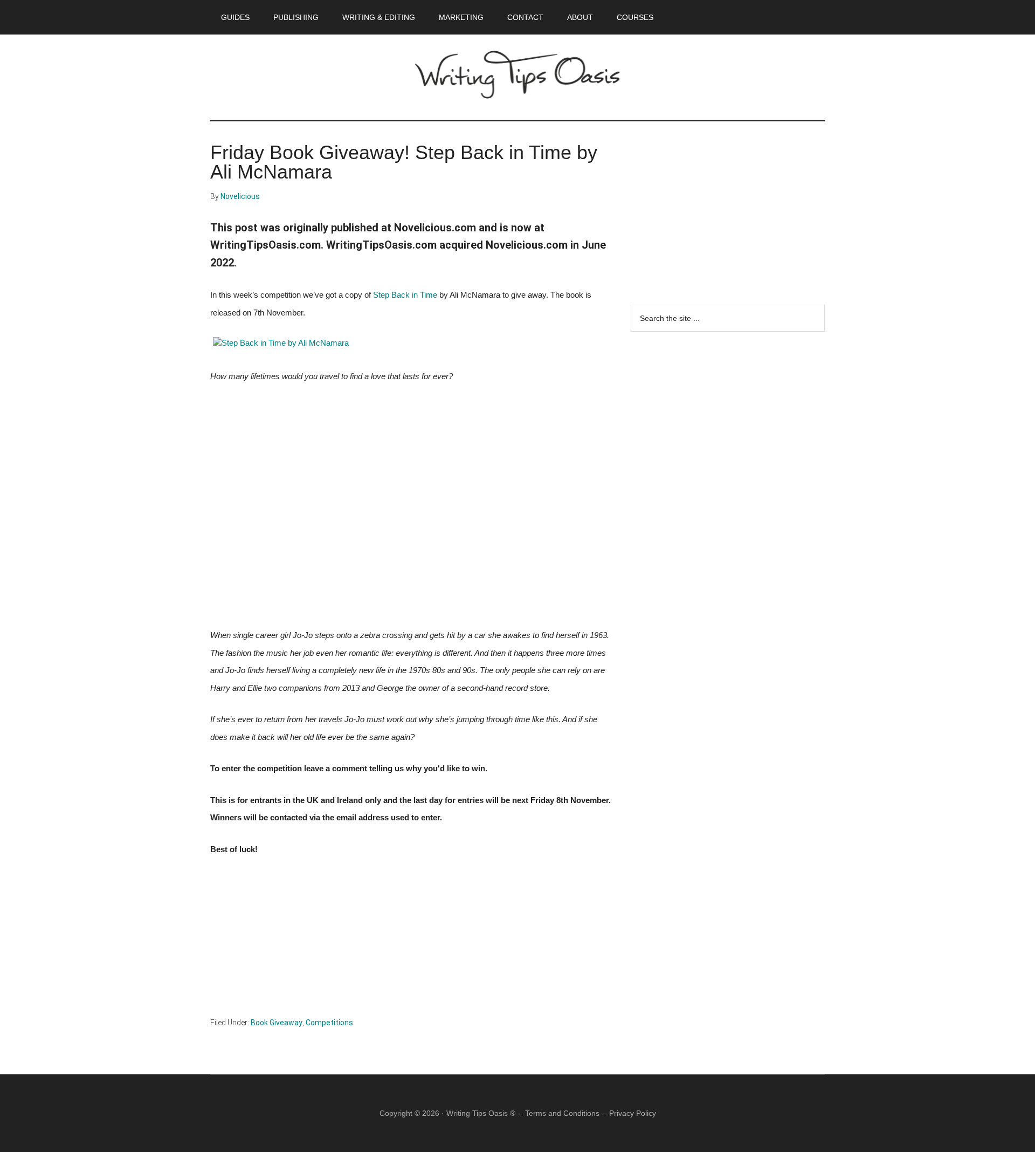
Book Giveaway (276, 1022)
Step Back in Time (405, 295)
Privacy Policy (632, 1113)
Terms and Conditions (562, 1113)
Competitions (329, 1022)
